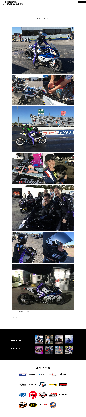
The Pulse (71, 317)
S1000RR (23, 311)
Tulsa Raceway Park (28, 311)
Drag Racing (17, 311)
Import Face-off (16, 317)
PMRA (21, 311)
